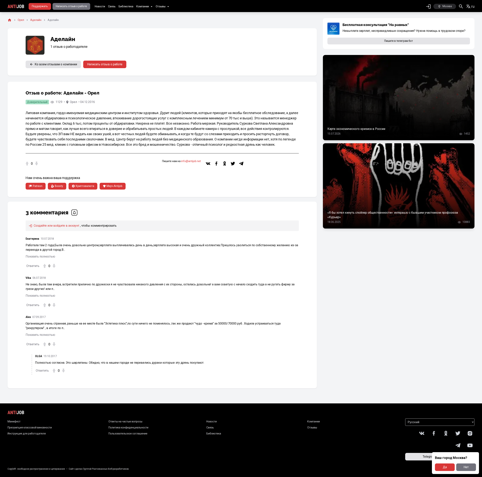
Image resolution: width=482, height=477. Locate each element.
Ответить (32, 266)
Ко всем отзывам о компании (56, 64)
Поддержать (40, 6)
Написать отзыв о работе (71, 6)
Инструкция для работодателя (27, 433)
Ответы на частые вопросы (125, 421)
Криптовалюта (85, 185)
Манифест (14, 421)
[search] (461, 6)
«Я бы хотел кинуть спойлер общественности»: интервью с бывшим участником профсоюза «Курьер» (392, 215)
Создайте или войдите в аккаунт (56, 225)
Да (445, 467)
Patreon (37, 185)
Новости (100, 6)
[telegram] (241, 163)
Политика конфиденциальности (128, 427)
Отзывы (160, 6)
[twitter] (233, 163)
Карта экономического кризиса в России (356, 129)
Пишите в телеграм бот (398, 40)
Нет (466, 467)
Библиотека (126, 6)
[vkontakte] (208, 163)
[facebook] (216, 163)
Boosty (59, 185)
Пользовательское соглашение (127, 433)
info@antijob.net (191, 161)
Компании (142, 6)
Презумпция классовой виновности (30, 427)
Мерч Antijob (114, 185)
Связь (112, 6)
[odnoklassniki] (224, 163)
